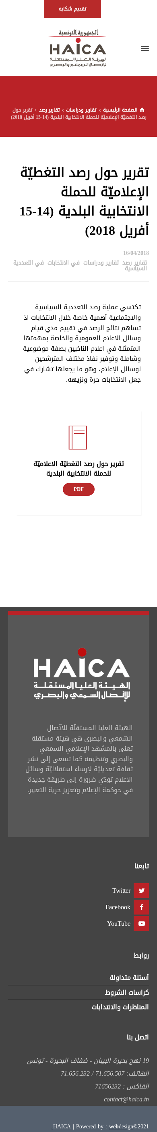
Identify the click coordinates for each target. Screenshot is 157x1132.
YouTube (118, 923)
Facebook (117, 907)
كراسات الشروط (127, 992)
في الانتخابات (64, 262)
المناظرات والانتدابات (120, 1007)
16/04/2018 (136, 253)
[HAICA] (78, 48)
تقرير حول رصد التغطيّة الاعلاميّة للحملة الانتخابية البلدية (78, 468)
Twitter (121, 890)
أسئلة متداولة (129, 977)
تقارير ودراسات (101, 262)
